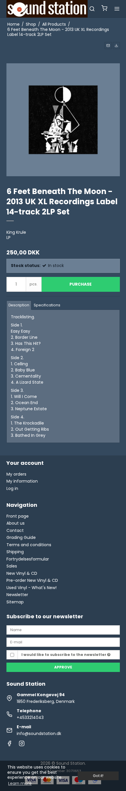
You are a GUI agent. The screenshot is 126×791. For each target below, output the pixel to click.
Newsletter (17, 595)
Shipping (15, 552)
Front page (17, 516)
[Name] (63, 630)
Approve (63, 667)
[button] (108, 45)
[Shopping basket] (104, 9)
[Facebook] (9, 745)
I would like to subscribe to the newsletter (64, 654)
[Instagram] (22, 745)
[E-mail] (63, 642)
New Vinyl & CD (21, 573)
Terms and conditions (28, 545)
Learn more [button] (20, 783)
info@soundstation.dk (39, 733)
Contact (15, 530)
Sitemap (15, 602)
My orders (16, 474)
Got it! (98, 775)
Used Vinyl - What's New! (31, 588)
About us (15, 523)
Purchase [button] (80, 284)
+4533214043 (30, 717)
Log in (12, 488)
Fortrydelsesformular (27, 559)
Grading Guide (21, 537)
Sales (11, 566)
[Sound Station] (47, 9)
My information (22, 481)
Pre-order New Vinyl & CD (32, 580)
